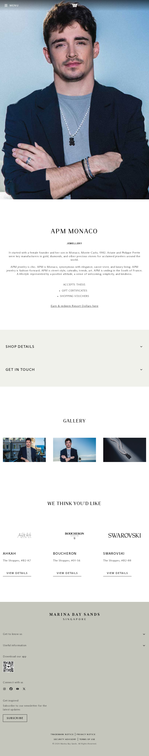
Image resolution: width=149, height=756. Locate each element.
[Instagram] (5, 689)
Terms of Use (87, 739)
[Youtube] (18, 689)
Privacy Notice (86, 734)
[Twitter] (24, 689)
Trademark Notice (62, 734)
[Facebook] (11, 689)
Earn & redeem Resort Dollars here (74, 306)
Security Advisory (65, 739)
